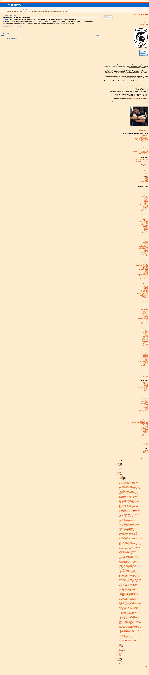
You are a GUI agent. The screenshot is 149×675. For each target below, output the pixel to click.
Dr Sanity (146, 238)
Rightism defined (144, 163)
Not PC (146, 308)
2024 (119, 463)
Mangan (146, 292)
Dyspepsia (146, 241)
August (120, 641)
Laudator (146, 286)
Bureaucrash (145, 211)
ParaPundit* (145, 314)
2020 (119, 468)
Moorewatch (145, 300)
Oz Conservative (144, 407)
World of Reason (144, 365)
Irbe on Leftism (145, 173)
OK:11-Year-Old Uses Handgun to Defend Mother (129, 501)
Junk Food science (144, 278)
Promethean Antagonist (143, 318)
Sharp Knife (145, 337)
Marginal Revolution (144, 391)
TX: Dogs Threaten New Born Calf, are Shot (128, 572)
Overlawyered (145, 312)
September (121, 481)
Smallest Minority (144, 341)
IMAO (147, 270)
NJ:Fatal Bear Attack (123, 515)
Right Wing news (144, 330)
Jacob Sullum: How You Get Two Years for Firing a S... (130, 621)
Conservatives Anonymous (142, 225)
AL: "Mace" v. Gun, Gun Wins (125, 597)
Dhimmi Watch (145, 232)
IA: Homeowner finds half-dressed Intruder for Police (129, 617)
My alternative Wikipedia (143, 153)
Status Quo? (145, 171)
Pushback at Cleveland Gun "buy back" (127, 602)
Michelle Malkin (145, 297)
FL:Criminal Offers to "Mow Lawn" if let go (127, 618)
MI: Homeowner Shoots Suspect (125, 505)
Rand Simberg (145, 322)
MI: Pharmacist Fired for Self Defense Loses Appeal (129, 518)
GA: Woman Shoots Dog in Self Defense (127, 575)
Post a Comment (6, 33)
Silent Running (145, 340)
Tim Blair (146, 409)
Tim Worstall (145, 347)
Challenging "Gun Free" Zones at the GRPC (128, 490)
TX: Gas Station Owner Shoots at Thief (127, 563)
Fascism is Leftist (144, 166)
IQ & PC (146, 426)
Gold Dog (146, 257)
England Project (144, 423)
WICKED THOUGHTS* (143, 361)
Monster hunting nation (143, 299)
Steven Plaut (145, 451)
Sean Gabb (145, 434)
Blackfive (146, 202)
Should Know (145, 338)
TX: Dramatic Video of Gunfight (125, 548)
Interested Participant (143, 275)
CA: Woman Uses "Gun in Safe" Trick (126, 497)
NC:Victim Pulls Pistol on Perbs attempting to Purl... (129, 524)
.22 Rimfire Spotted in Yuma (124, 611)
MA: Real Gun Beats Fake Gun (125, 552)
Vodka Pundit (145, 356)
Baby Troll (146, 197)
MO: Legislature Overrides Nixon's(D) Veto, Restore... (130, 576)
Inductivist (146, 272)
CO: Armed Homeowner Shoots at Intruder (127, 551)
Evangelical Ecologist (143, 247)
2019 (119, 469)
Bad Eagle (146, 198)
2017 (119, 472)
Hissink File (145, 405)
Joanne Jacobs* (144, 375)
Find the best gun (144, 249)
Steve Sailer (145, 343)
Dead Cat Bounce (144, 230)
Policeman (146, 432)
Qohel (147, 320)
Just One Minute (144, 280)
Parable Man (145, 313)
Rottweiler (146, 333)
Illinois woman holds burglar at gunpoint (127, 520)
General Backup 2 (144, 152)
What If (146, 360)
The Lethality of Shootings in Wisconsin (127, 570)
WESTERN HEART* (143, 410)
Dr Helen (146, 237)
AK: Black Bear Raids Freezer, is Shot (126, 491)
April (120, 646)
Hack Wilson (145, 263)
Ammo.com (145, 194)
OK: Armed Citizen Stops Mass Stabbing (127, 500)
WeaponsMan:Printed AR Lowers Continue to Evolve (129, 566)
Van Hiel (146, 178)
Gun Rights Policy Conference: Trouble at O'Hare (129, 495)
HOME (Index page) (144, 24)
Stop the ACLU (145, 344)
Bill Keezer (146, 201)
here (137, 98)
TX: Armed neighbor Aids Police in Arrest (127, 616)
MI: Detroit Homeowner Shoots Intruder (127, 483)
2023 (119, 464)
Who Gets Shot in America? (124, 636)
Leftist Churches (144, 164)
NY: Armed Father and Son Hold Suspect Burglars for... (130, 628)
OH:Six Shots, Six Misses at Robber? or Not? (128, 528)
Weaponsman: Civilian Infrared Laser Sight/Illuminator (130, 603)
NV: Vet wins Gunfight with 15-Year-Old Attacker (128, 530)
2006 (119, 660)
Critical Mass (145, 226)
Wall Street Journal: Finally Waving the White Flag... (129, 555)
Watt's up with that (144, 357)
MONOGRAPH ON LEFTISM (142, 159)
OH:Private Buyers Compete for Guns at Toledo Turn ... (130, 546)
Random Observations (143, 321)
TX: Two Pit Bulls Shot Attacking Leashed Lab (128, 498)
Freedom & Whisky (144, 443)
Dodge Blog (145, 235)
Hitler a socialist (144, 167)
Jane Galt (146, 388)
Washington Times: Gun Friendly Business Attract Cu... (130, 634)
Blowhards (146, 205)
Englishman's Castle (144, 436)
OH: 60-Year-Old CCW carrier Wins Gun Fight (128, 532)
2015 (119, 474)
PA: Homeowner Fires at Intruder (125, 486)
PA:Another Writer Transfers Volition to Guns (128, 556)
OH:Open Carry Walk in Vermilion (125, 542)
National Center (145, 301)
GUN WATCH (14, 5)
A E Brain (146, 400)
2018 (119, 470)
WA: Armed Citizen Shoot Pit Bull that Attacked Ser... (129, 510)
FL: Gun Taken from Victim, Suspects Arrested (128, 525)
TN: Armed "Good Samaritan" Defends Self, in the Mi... (130, 514)
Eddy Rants (145, 242)
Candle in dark (145, 212)
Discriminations (145, 234)
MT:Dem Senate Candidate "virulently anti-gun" (128, 584)
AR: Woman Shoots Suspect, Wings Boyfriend (128, 493)
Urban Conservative (144, 351)
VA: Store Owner (122, 484)
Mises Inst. (146, 392)
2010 (119, 655)
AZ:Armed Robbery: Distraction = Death (127, 562)
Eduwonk (146, 374)
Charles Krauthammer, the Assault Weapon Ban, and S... (130, 567)
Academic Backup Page (143, 150)
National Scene (145, 302)
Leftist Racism (145, 165)
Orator (147, 310)
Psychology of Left (144, 170)
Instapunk (146, 273)
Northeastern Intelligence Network (141, 307)
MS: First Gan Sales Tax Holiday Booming (127, 585)
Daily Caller (145, 228)
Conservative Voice (144, 224)
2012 (119, 653)
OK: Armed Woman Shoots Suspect (126, 523)
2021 (119, 467)
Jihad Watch (145, 276)
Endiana (146, 244)
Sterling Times (145, 435)
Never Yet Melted (144, 305)
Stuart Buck (145, 345)
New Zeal (146, 306)
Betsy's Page (145, 200)
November (121, 478)
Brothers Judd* (145, 209)
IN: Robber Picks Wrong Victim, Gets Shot (127, 589)
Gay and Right (145, 253)
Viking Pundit (145, 355)
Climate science (144, 218)
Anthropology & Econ (143, 195)
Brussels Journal (144, 210)
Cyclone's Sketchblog (143, 411)
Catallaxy (146, 402)
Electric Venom (145, 243)
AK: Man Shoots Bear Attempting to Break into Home (129, 502)
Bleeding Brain (145, 203)
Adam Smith (145, 382)
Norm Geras (145, 424)
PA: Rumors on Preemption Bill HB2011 (127, 516)
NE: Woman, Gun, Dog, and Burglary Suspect (128, 625)
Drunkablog (145, 239)
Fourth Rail (145, 250)
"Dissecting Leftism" (144, 136)
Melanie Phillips (144, 429)
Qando (146, 319)
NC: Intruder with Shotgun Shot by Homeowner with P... (130, 588)
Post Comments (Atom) (13, 38)
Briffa (147, 420)
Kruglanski (146, 180)
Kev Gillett (146, 404)
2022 (119, 465)
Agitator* (146, 190)
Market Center (145, 294)
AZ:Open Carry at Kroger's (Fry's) (125, 623)
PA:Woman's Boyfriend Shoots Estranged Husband (129, 482)
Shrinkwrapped (145, 339)
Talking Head (145, 346)
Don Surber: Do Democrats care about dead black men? (130, 539)
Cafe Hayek (145, 385)
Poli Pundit (146, 316)
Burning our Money (144, 421)
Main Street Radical (144, 290)
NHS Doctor (145, 430)
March (120, 648)
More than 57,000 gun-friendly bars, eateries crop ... (129, 620)
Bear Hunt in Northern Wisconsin (125, 527)
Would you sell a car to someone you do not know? (129, 488)
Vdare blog (146, 353)
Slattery (146, 408)
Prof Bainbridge (145, 317)
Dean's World (145, 231)
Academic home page (143, 149)
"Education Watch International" (141, 138)
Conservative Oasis (144, 223)
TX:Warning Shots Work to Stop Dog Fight (127, 599)
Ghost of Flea (145, 255)
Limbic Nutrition (145, 427)
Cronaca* (146, 227)
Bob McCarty (145, 206)
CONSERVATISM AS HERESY (141, 161)
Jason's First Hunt (122, 609)
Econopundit (145, 386)
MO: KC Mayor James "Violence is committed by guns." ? (130, 569)
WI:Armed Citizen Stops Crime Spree (126, 613)
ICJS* (147, 406)
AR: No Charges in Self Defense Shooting (127, 507)
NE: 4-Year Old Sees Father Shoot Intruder (127, 590)
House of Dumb (145, 425)
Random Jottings (144, 323)
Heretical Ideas (145, 266)
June (120, 644)
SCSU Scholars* (144, 335)
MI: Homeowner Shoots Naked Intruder (127, 606)
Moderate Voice (145, 298)
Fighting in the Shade (143, 248)
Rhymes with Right (144, 327)
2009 (119, 657)
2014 (119, 476)
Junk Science (145, 279)
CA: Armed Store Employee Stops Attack (127, 614)
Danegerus (145, 229)
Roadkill (146, 331)
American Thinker (144, 193)
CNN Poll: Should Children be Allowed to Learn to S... (130, 626)
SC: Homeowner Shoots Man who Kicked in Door (129, 594)
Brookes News (145, 401)
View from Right (144, 354)
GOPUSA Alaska (144, 258)
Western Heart (145, 141)
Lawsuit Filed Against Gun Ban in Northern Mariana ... (130, 607)
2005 (119, 662)
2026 (119, 460)
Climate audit (145, 217)
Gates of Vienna (144, 252)
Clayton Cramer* (144, 216)
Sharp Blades (145, 336)
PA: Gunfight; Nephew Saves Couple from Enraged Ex (130, 544)
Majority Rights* (145, 428)
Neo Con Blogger (144, 303)
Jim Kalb (146, 277)
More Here (5, 25)
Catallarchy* (145, 213)
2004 (119, 663)
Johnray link (145, 148)
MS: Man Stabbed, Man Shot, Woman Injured (128, 534)
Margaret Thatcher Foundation (142, 293)
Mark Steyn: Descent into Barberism (126, 529)
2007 (119, 659)
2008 (119, 658)
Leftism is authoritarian (143, 172)
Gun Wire (146, 262)
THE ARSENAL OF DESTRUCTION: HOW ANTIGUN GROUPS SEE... (133, 612)
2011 (119, 654)
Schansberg (145, 334)
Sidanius (146, 179)
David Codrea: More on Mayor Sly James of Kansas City (130, 538)
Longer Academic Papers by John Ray (140, 147)
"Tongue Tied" (145, 135)
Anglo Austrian (145, 419)
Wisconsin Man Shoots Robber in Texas (127, 512)
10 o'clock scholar (144, 189)
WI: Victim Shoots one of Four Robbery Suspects (129, 630)
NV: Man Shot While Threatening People (127, 533)
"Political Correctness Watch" (142, 139)
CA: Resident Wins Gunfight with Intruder (127, 593)
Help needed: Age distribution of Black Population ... (129, 600)
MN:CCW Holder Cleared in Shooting (126, 504)
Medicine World (145, 296)
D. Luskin (146, 390)
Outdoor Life (145, 311)
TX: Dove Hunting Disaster (124, 586)
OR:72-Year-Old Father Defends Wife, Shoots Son (129, 541)
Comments (107, 18)
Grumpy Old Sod (144, 260)
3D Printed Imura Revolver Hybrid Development (128, 558)
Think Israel (145, 452)
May (120, 645)
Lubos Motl (146, 288)
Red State (146, 324)
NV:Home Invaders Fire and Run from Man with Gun (129, 496)
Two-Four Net (145, 350)
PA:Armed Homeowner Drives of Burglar (127, 571)
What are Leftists (144, 168)
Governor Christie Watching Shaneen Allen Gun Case (130, 579)
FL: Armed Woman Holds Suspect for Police (128, 492)
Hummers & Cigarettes (143, 269)
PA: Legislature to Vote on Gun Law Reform (127, 561)
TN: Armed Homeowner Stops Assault (126, 553)
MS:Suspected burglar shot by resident (127, 549)
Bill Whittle (146, 359)
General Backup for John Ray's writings (140, 151)
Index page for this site (143, 130)
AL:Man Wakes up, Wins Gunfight (125, 595)
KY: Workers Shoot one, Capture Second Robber (129, 506)
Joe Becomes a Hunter (123, 632)
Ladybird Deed (145, 284)
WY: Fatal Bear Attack (123, 537)
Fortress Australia (144, 403)
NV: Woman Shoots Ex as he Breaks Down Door (129, 487)
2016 (119, 473)
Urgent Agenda (145, 352)
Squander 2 (145, 342)
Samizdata (146, 433)
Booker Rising (145, 207)
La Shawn (146, 285)
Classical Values (144, 215)
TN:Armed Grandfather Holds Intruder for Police (128, 604)
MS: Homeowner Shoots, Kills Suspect (127, 637)
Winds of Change (144, 363)
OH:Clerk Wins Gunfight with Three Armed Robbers (129, 511)
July (120, 642)
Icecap (146, 271)
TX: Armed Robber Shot (123, 519)
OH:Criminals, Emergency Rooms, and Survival (128, 543)
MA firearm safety (144, 291)
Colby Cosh (145, 219)
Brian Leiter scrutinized (143, 208)
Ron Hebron (145, 332)
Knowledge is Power (144, 283)
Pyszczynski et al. (144, 181)
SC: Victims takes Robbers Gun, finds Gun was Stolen (130, 574)
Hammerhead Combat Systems (141, 265)
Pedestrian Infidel (144, 315)
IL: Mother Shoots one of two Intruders (126, 631)
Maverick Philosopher (143, 295)
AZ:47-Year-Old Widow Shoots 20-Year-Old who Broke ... (130, 622)
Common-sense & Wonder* (142, 221)
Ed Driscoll (146, 240)
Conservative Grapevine (143, 222)
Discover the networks (143, 233)
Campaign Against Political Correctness (140, 422)
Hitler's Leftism (145, 267)
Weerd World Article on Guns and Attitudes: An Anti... (129, 639)
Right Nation (145, 328)
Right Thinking (145, 329)
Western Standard (144, 358)
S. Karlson (146, 389)
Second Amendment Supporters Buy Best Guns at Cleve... (131, 581)
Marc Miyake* (145, 376)
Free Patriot (145, 251)
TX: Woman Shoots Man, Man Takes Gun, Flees (128, 565)
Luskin (146, 289)
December (121, 477)
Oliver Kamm (145, 431)
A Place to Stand (144, 444)
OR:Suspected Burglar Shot (124, 521)
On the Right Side (144, 309)
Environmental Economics (142, 387)
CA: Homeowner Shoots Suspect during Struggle (129, 535)
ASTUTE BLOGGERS (143, 196)
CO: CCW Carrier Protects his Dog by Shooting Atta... (130, 509)
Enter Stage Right (144, 245)
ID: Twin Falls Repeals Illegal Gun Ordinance (128, 640)
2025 (119, 461)
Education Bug (145, 373)
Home (50, 35)
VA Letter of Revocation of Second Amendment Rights (130, 547)
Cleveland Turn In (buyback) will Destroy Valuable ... (129, 608)
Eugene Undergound (143, 246)
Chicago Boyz (145, 384)
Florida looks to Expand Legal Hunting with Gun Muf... (130, 560)
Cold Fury (146, 220)
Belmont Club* (145, 199)
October (120, 479)
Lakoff (147, 177)
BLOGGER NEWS (144, 204)
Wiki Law (146, 362)
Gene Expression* (144, 254)
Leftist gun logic (122, 635)
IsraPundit (146, 450)
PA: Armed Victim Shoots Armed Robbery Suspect (129, 598)
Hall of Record (145, 264)
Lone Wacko (145, 287)
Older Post (96, 35)
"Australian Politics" (144, 137)
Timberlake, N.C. (6, 19)
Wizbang (146, 364)
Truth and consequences (143, 348)
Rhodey (146, 325)
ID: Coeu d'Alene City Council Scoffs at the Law (128, 580)
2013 (119, 651)
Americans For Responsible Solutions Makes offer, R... (130, 583)
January (120, 650)
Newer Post (3, 35)
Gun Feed (146, 261)
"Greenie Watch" (144, 140)
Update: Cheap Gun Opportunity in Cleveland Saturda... (130, 627)
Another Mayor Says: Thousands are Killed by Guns (129, 557)
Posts (106, 16)
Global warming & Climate (142, 256)
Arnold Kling (145, 383)
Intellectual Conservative (143, 274)
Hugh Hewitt (145, 268)
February (121, 649)
